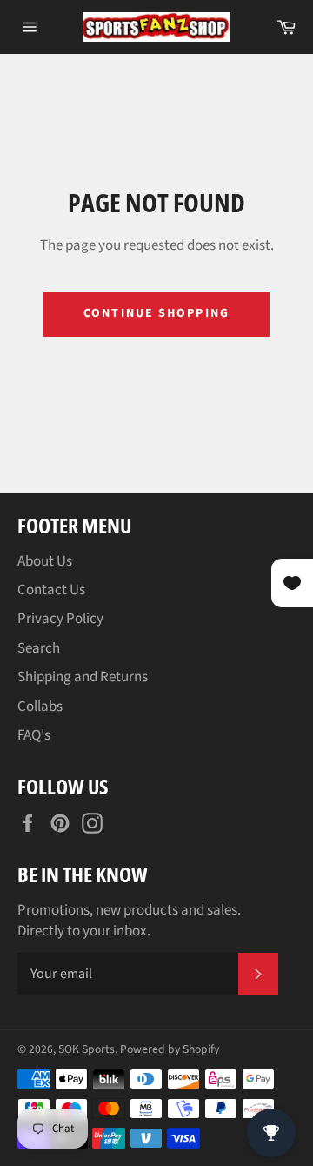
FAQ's (33, 735)
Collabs (40, 706)
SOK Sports (86, 1049)
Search (38, 648)
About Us (44, 561)
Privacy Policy (60, 618)
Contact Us (51, 590)
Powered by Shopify (169, 1049)
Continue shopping (156, 313)
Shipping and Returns (82, 677)
